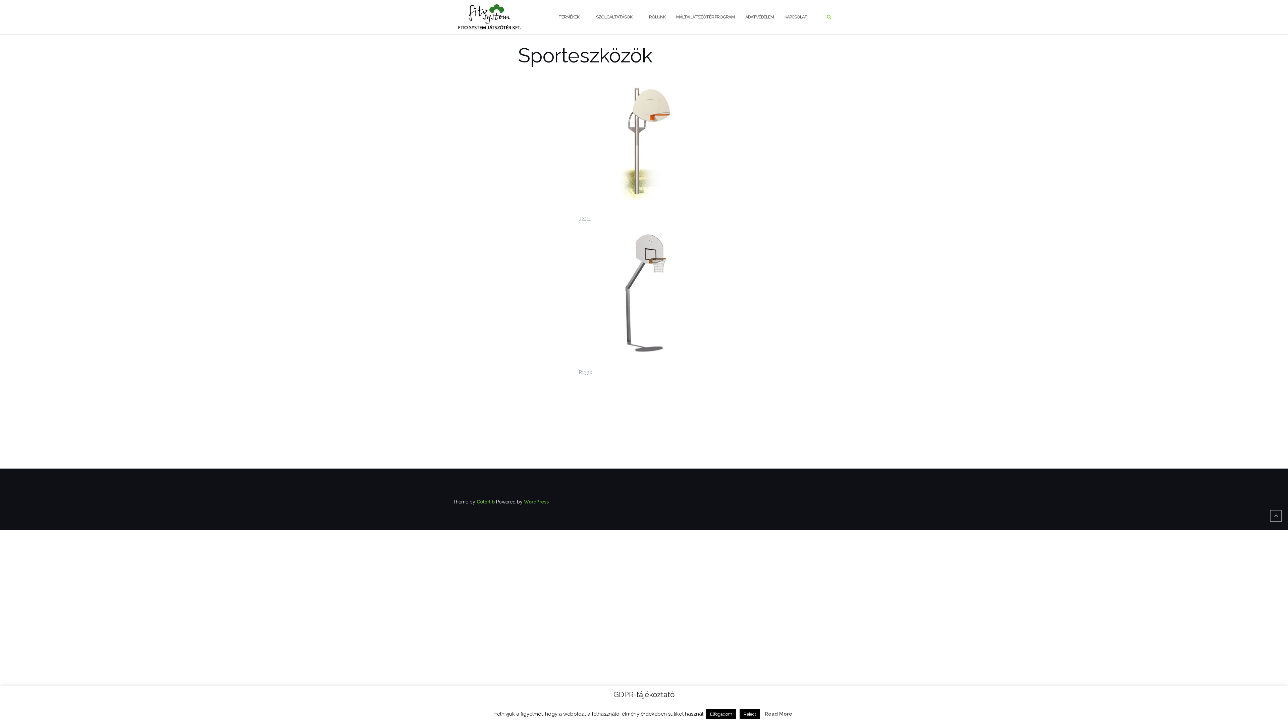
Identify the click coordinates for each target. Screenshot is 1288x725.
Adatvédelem (759, 16)
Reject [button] (750, 714)
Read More (778, 714)
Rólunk (657, 16)
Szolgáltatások (614, 16)
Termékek (568, 16)
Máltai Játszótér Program (705, 16)
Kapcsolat (796, 16)
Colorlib (486, 501)
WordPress (536, 501)
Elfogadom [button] (721, 714)
